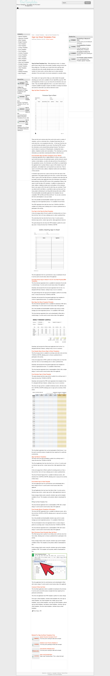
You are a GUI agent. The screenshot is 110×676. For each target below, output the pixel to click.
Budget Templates (23, 42)
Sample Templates (40, 35)
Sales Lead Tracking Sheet (46, 654)
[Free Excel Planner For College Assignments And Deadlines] (21, 84)
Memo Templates (23, 58)
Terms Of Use (64, 673)
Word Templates (22, 73)
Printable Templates (23, 64)
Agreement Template (23, 38)
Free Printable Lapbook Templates (84, 57)
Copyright (54, 673)
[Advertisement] (55, 21)
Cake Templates (22, 43)
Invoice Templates (23, 55)
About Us (44, 673)
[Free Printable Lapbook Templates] (72, 59)
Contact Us (49, 673)
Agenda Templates (22, 36)
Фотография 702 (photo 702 (83, 51)
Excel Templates (22, 49)
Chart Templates (22, 45)
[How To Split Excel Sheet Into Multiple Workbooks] (21, 121)
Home (33, 35)
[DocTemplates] (28, 6)
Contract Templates (23, 47)
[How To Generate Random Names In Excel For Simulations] (21, 108)
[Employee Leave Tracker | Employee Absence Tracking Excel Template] (35, 644)
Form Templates (22, 51)
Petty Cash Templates (24, 62)
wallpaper (21, 69)
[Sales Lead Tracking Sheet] (35, 655)
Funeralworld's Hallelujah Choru (47, 648)
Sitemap (59, 673)
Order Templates (22, 60)
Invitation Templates (23, 53)
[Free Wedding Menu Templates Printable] (72, 46)
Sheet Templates (22, 68)
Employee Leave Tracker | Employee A (49, 642)
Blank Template (22, 40)
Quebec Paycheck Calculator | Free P (48, 637)
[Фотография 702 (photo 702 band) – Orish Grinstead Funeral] (72, 53)
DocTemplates (59, 674)
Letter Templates (22, 56)
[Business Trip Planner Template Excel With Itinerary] (21, 96)
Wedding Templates (23, 71)
